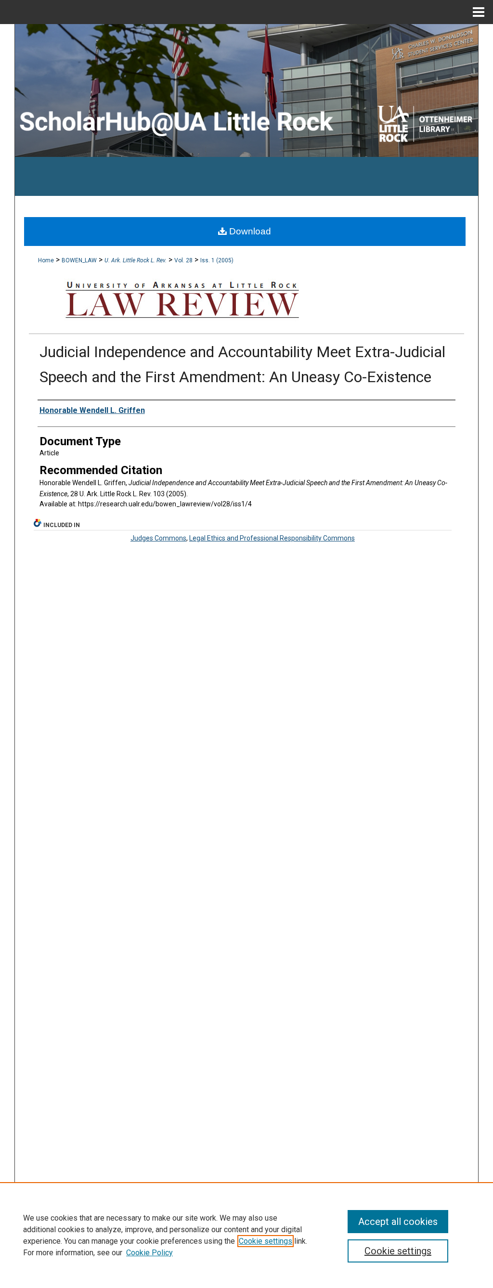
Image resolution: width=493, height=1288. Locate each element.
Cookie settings (265, 1241)
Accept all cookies (398, 1221)
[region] (246, 1235)
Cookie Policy (149, 1252)
